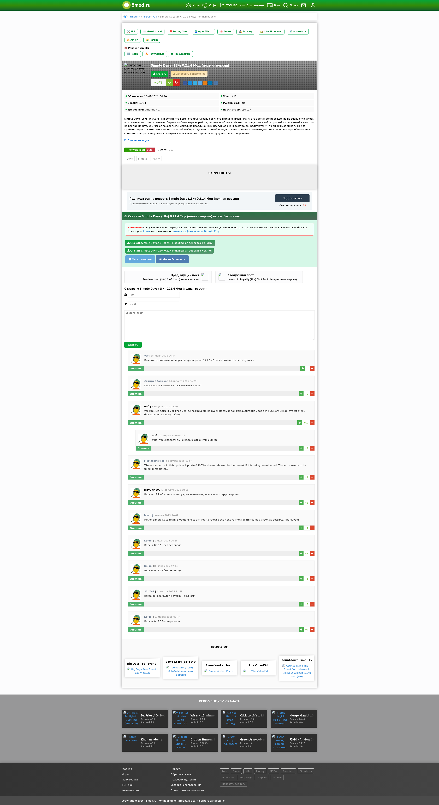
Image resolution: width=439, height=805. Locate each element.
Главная (127, 769)
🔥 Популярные (154, 53)
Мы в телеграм (141, 259)
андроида (246, 777)
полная (277, 777)
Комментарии (130, 790)
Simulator (306, 771)
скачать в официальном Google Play (195, 231)
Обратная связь (181, 774)
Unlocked (228, 777)
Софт (212, 5)
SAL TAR (149, 591)
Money (260, 771)
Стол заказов (255, 5)
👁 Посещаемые (181, 53)
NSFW (156, 158)
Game (236, 771)
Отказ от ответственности (187, 790)
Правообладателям (183, 779)
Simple (142, 158)
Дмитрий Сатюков (156, 381)
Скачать (160, 73)
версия (262, 777)
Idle (248, 771)
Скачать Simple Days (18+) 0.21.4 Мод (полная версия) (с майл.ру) (171, 242)
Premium (288, 771)
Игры (196, 5)
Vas (146, 355)
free (224, 771)
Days (130, 158)
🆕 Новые (133, 53)
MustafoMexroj (154, 460)
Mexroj (148, 515)
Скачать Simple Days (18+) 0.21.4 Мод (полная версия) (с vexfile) (171, 250)
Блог (277, 5)
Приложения (130, 779)
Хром (146, 231)
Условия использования (186, 784)
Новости (176, 769)
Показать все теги (233, 783)
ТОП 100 (231, 5)
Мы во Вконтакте (173, 259)
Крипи (148, 540)
